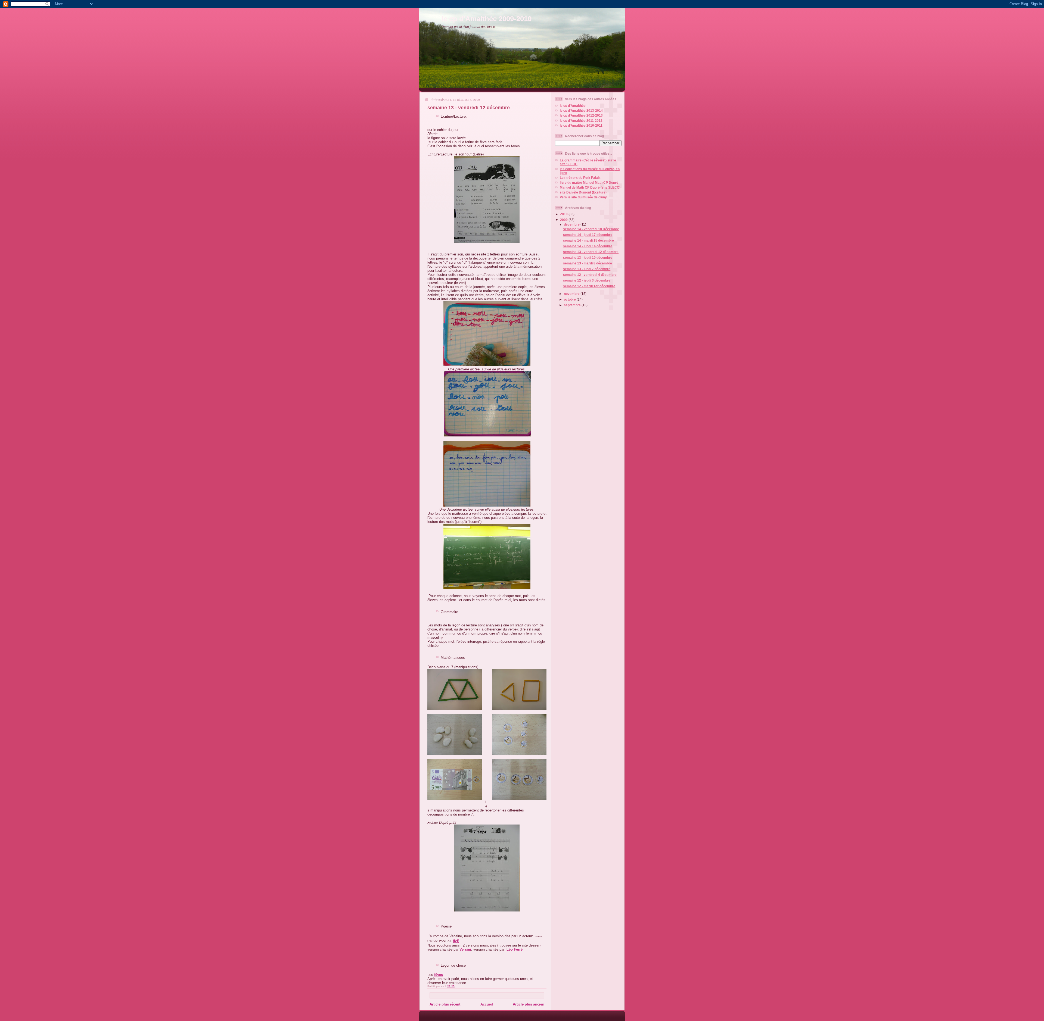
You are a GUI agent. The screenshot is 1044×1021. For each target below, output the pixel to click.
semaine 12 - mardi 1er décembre (589, 286)
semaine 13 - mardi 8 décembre (587, 263)
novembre (572, 293)
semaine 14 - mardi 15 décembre (588, 240)
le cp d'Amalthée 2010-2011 (581, 125)
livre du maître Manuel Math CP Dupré (589, 182)
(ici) (456, 941)
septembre (573, 305)
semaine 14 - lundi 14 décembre (587, 246)
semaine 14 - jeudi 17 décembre (587, 234)
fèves (438, 975)
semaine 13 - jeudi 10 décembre (587, 257)
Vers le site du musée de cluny (583, 197)
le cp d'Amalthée (573, 105)
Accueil (486, 1004)
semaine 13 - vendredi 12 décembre (468, 107)
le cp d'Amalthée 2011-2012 (581, 120)
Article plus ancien (528, 1004)
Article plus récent (445, 1004)
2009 (564, 219)
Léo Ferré (515, 949)
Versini (465, 949)
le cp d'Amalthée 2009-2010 (487, 19)
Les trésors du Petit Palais (580, 177)
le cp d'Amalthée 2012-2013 (581, 115)
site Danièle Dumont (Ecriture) (583, 192)
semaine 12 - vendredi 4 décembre (590, 274)
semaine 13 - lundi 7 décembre (586, 269)
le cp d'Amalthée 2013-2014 (581, 110)
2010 (564, 214)
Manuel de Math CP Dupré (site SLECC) (590, 187)
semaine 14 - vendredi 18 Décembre (591, 229)
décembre (572, 224)
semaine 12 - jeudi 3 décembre (586, 280)
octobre (570, 299)
